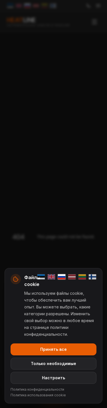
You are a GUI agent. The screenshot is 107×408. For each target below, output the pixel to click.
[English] (51, 277)
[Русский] (62, 277)
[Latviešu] (72, 277)
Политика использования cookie (38, 395)
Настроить (53, 377)
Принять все (53, 349)
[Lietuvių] (82, 277)
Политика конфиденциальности (37, 389)
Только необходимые (53, 363)
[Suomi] (92, 277)
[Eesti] (41, 277)
